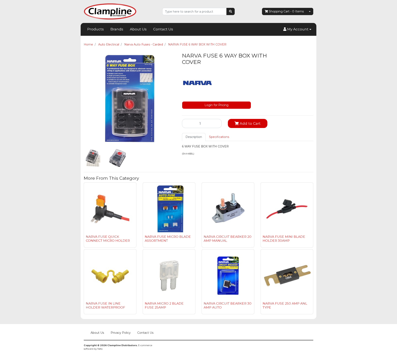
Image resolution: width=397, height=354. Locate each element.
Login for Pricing (216, 105)
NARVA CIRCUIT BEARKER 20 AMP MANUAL (227, 239)
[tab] (194, 137)
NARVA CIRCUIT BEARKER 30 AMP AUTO (227, 305)
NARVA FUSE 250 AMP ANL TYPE (285, 305)
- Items (286, 11)
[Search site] (230, 11)
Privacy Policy (121, 333)
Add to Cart (250, 123)
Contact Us (163, 29)
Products (95, 29)
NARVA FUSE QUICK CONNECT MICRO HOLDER (108, 239)
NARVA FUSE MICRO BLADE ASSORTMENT (168, 239)
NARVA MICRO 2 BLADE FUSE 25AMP (164, 305)
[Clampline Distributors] (110, 11)
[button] (297, 29)
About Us (138, 29)
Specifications (219, 137)
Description (193, 137)
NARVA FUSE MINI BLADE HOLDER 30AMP (284, 239)
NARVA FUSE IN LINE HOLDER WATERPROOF (105, 305)
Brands (116, 29)
